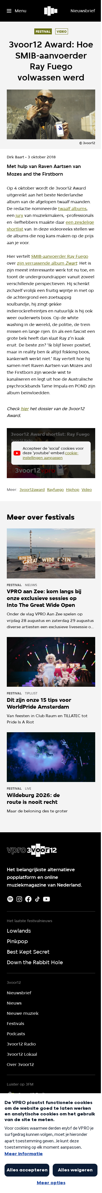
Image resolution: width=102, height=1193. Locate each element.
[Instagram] (19, 899)
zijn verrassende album (47, 263)
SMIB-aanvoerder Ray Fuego (59, 256)
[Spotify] (10, 899)
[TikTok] (37, 899)
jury (19, 215)
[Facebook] (28, 899)
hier (25, 408)
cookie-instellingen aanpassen (50, 455)
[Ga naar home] (51, 10)
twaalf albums (72, 208)
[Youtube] (46, 899)
